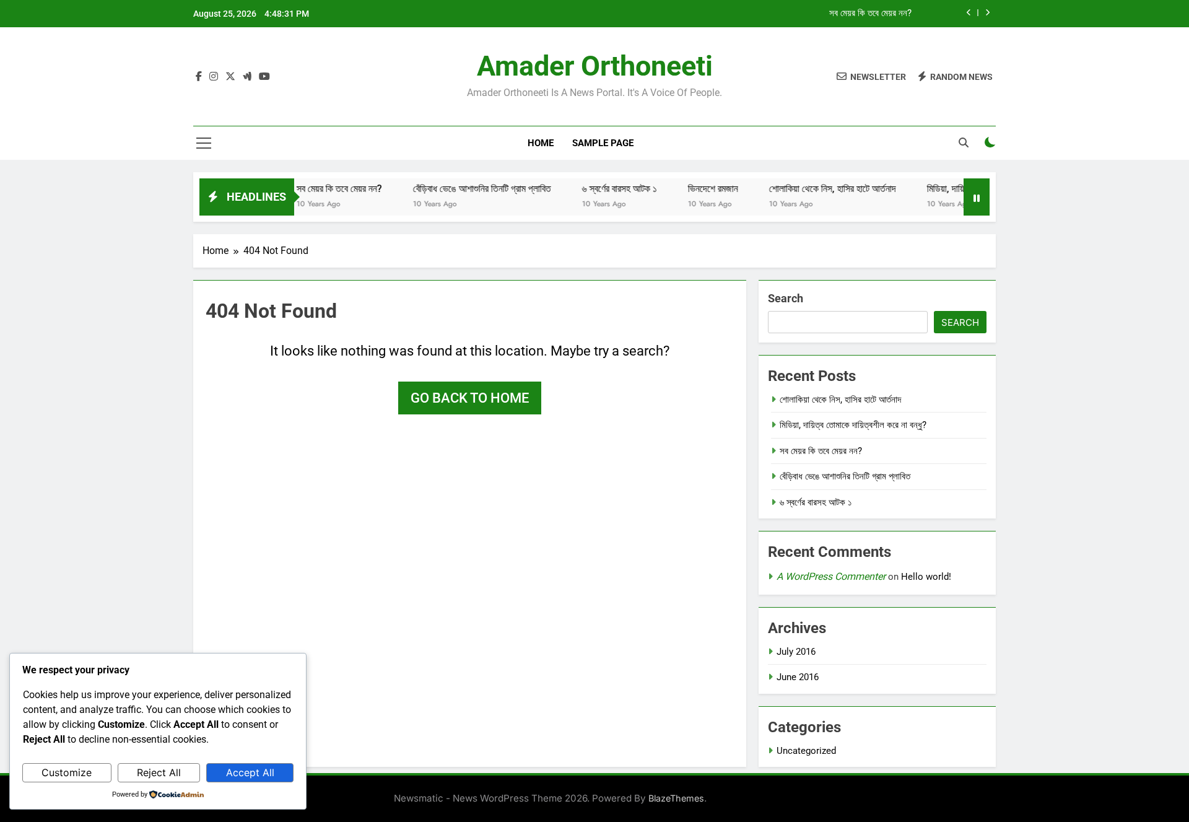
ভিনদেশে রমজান (698, 189)
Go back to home (470, 398)
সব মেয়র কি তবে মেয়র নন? (870, 14)
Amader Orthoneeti (595, 66)
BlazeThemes (676, 798)
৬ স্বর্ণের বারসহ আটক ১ (604, 189)
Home (541, 143)
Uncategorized (806, 750)
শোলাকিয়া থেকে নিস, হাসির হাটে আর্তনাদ (817, 189)
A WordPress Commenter (831, 576)
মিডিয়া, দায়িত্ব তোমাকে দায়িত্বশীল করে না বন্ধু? (853, 425)
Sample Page (603, 143)
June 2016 (798, 677)
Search (785, 298)
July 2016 (796, 651)
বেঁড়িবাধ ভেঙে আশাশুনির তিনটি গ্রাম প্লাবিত (467, 189)
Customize (66, 772)
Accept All (250, 772)
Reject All (159, 772)
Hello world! (926, 576)
